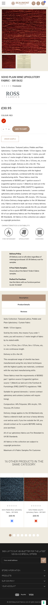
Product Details (24, 305)
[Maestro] (17, 594)
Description (23, 298)
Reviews (24, 312)
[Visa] (31, 594)
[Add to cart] (9, 475)
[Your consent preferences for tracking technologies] (43, 602)
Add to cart (21, 129)
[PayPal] (23, 594)
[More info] (14, 475)
